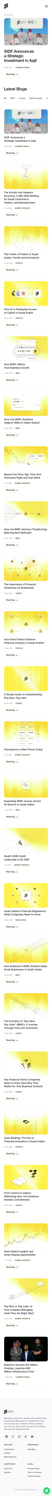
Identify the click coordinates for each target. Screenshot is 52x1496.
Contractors (9, 1449)
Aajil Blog (31, 1449)
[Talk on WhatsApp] (46, 1490)
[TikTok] (25, 1436)
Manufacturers (10, 1457)
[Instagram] (19, 1436)
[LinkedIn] (6, 1436)
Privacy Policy (33, 1469)
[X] (12, 1436)
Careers (7, 1473)
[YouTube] (32, 1436)
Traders (7, 1453)
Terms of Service (35, 1473)
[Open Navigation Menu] (46, 6)
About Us (8, 1469)
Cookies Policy (34, 1476)
